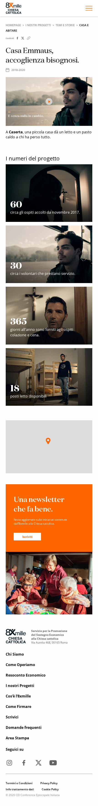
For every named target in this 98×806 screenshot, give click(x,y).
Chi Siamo (15, 654)
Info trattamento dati (20, 789)
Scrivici (12, 717)
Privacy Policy (48, 783)
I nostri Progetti (38, 25)
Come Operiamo (20, 664)
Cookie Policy (50, 789)
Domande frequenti (23, 727)
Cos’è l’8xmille (18, 696)
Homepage (13, 25)
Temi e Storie (65, 25)
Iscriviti (27, 537)
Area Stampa (17, 737)
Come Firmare (18, 706)
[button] (48, 441)
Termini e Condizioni (19, 783)
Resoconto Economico (26, 675)
